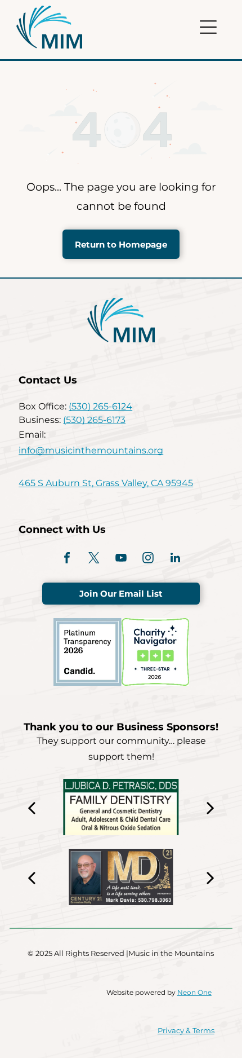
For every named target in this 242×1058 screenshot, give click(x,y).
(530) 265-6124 (100, 406)
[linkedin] (175, 559)
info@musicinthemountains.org (91, 450)
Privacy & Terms (186, 1030)
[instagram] (148, 559)
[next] (210, 807)
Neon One (194, 992)
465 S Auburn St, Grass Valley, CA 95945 (106, 483)
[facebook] (67, 559)
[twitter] (94, 559)
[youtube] (121, 559)
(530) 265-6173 (94, 420)
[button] (208, 27)
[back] (31, 807)
